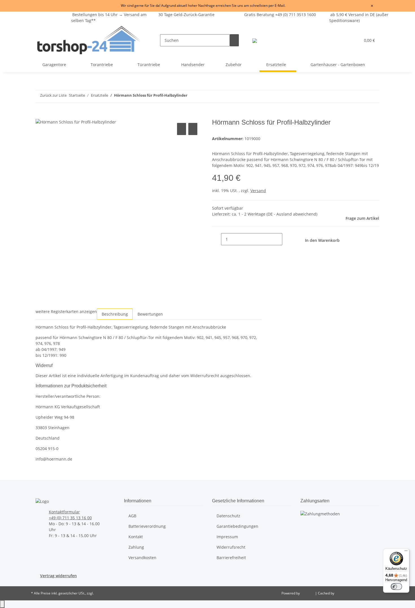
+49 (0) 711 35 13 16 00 (70, 517)
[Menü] (406, 552)
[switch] (396, 586)
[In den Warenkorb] (40, 115)
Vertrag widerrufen (58, 575)
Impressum (227, 536)
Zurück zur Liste (53, 95)
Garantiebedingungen (237, 526)
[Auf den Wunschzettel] (192, 129)
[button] (344, 40)
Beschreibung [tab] (115, 314)
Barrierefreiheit (231, 557)
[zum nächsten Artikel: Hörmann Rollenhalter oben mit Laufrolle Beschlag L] (333, 96)
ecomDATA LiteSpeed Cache (357, 593)
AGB (132, 515)
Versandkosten (142, 557)
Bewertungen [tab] (150, 314)
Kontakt (135, 536)
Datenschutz (228, 515)
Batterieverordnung (147, 526)
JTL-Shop (308, 593)
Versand (258, 190)
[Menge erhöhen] (286, 239)
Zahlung (136, 547)
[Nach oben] (2, 604)
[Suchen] (234, 40)
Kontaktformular (64, 511)
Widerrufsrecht (231, 547)
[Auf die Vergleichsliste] (181, 129)
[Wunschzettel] (353, 40)
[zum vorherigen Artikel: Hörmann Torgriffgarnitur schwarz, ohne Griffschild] (323, 96)
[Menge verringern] (216, 239)
